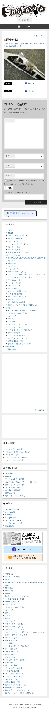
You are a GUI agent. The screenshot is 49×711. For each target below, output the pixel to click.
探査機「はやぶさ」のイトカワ (20, 343)
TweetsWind (39, 410)
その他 (7, 307)
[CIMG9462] (24, 79)
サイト (8, 175)
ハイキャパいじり (15, 283)
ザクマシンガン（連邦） (17, 271)
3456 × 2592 (28, 43)
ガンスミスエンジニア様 (14, 484)
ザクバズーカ (13, 269)
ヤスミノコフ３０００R (17, 296)
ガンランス (12, 266)
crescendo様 (10, 512)
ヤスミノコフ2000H (15, 294)
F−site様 (8, 514)
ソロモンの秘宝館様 (13, 487)
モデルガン (9, 230)
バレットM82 (13, 288)
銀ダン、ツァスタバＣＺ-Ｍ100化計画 (22, 305)
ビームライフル (14, 246)
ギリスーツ (12, 321)
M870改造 (12, 263)
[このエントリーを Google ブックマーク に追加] (26, 83)
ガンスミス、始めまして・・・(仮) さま (21, 482)
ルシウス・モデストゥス (17, 338)
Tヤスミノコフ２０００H (17, 235)
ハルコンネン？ (14, 285)
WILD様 (8, 476)
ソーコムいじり (14, 280)
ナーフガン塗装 (14, 332)
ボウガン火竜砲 (14, 249)
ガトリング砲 (13, 241)
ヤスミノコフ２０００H (14, 460)
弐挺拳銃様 (9, 526)
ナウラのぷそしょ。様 (13, 523)
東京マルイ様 (10, 493)
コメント (9, 120)
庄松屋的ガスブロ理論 (16, 302)
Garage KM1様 (10, 517)
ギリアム (11, 318)
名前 (7, 156)
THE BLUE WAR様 (13, 520)
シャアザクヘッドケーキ (17, 324)
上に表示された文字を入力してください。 (19, 192)
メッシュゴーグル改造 (16, 335)
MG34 (10, 233)
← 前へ (36, 35)
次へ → (43, 35)
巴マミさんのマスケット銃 (18, 252)
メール (8, 165)
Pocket (31, 83)
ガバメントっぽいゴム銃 (17, 313)
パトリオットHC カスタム (18, 291)
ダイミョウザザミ (15, 327)
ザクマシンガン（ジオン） (18, 244)
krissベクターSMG (15, 238)
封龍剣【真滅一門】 (16, 341)
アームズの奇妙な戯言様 (14, 479)
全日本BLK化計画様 (12, 490)
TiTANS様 (9, 473)
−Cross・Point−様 (12, 509)
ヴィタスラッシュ (15, 299)
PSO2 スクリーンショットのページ (22, 310)
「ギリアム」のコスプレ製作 (16, 457)
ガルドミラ (12, 316)
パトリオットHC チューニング (17, 452)
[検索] (19, 19)
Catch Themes (31, 707)
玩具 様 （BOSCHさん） (16, 495)
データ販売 (9, 346)
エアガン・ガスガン (13, 255)
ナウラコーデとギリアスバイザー (21, 330)
